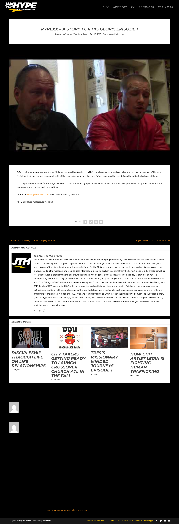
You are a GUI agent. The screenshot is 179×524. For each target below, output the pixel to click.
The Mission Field (111, 34)
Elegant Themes (25, 520)
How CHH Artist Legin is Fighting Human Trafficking (147, 363)
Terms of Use (115, 520)
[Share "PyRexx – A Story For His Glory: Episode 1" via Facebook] (85, 222)
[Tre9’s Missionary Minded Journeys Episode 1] (109, 337)
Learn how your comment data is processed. (67, 510)
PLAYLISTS (165, 7)
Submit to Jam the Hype (144, 520)
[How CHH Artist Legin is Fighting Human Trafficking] (148, 338)
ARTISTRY (120, 7)
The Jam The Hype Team (76, 34)
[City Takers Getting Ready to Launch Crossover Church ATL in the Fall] (69, 338)
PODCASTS (146, 7)
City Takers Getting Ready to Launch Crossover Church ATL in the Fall (68, 365)
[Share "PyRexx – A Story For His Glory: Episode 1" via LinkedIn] (96, 222)
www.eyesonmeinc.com (37, 194)
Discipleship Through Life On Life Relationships (29, 359)
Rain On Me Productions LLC (96, 520)
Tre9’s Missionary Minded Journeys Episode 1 (104, 361)
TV (133, 7)
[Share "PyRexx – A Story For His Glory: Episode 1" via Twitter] (90, 222)
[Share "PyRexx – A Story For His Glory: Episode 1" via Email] (101, 222)
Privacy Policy (127, 520)
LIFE (106, 7)
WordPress (46, 520)
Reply (151, 413)
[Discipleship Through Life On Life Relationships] (30, 337)
